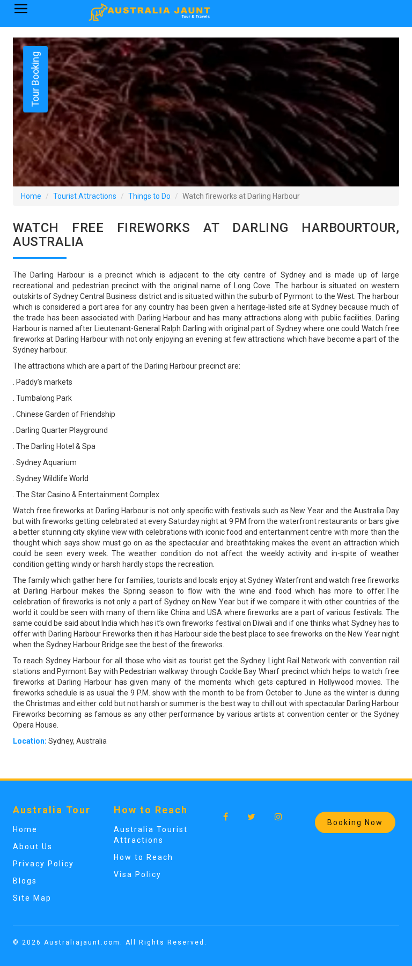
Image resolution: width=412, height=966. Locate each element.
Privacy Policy (43, 863)
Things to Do (149, 196)
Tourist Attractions (84, 196)
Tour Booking (35, 79)
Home (31, 196)
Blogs (25, 881)
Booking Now (355, 822)
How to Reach (143, 857)
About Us (33, 846)
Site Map (32, 898)
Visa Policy (137, 874)
